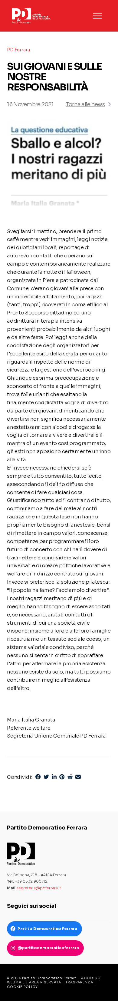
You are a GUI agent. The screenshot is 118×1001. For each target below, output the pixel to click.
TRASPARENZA (79, 982)
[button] (97, 15)
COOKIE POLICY (22, 987)
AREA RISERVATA (45, 982)
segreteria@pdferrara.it (38, 888)
